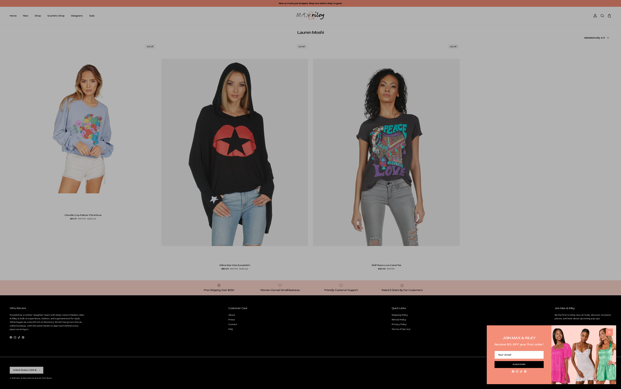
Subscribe (519, 364)
